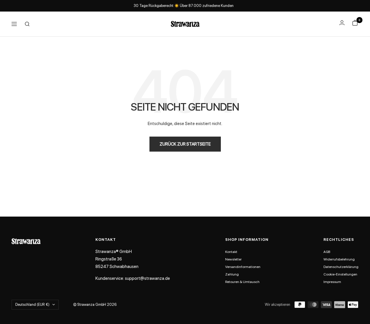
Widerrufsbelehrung (339, 259)
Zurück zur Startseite (185, 144)
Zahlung (232, 274)
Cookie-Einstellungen (340, 274)
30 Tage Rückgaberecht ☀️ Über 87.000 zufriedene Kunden (184, 5)
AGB (326, 252)
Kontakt (231, 252)
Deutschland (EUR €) (32, 304)
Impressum (332, 282)
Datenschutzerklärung (340, 267)
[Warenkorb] (355, 24)
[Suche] (27, 24)
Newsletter (233, 259)
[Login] (342, 22)
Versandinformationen (242, 267)
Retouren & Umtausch (242, 282)
